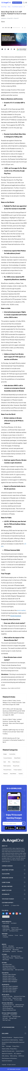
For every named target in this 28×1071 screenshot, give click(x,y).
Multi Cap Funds (6, 1020)
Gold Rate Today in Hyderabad (10, 979)
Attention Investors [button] (8, 1027)
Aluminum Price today (19, 996)
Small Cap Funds (7, 1016)
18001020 (7, 905)
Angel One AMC (6, 923)
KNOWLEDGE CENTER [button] (7, 877)
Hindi (5, 761)
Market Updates (7, 765)
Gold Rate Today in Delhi (8, 976)
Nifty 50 (5, 946)
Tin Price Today (18, 1000)
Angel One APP (6, 927)
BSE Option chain (19, 969)
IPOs (9, 761)
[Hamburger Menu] (26, 2)
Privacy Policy (15, 1046)
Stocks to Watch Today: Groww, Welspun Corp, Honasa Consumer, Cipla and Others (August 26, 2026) (14, 702)
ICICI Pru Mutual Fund (8, 1008)
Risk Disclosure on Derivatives (9, 1058)
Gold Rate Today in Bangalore (10, 981)
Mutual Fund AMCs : (7, 1003)
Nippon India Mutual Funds (9, 1010)
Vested (21, 935)
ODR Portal (21, 1056)
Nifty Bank (11, 946)
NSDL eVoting (13, 1056)
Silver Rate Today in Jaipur (9, 991)
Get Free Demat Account (14, 1069)
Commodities (12, 754)
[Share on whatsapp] (5, 49)
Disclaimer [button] (5, 1033)
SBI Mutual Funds (19, 1004)
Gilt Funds (5, 1018)
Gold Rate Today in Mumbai (9, 974)
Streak (16, 935)
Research (6, 773)
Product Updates (18, 769)
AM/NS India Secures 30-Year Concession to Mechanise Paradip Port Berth (14, 740)
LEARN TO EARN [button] (6, 882)
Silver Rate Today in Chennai (10, 990)
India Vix (14, 951)
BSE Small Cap (6, 951)
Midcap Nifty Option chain (9, 968)
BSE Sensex (16, 949)
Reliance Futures (19, 957)
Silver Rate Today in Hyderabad (10, 986)
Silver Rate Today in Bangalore (10, 988)
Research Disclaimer (7, 1037)
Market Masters (16, 761)
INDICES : (4, 944)
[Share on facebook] (11, 49)
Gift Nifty (19, 951)
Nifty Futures (6, 956)
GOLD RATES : (5, 972)
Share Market (13, 773)
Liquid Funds (13, 1014)
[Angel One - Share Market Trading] (6, 2)
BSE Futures (6, 959)
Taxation (21, 773)
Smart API (5, 930)
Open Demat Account (17, 2)
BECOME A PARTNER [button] (7, 886)
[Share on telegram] (2, 49)
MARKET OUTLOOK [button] (6, 890)
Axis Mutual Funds (7, 1006)
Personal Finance (7, 769)
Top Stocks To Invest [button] (8, 899)
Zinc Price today (7, 998)
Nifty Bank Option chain (8, 966)
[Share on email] (14, 49)
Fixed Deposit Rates (13, 930)
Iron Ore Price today (7, 1000)
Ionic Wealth (14, 923)
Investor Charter (20, 1051)
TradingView (5, 936)
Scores (21, 1040)
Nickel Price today (17, 998)
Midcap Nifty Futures (8, 957)
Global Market (17, 758)
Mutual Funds (16, 765)
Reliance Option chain (8, 969)
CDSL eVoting (5, 1056)
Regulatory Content (18, 1037)
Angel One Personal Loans (8, 1051)
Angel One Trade (14, 927)
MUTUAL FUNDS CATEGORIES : (9, 1013)
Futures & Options (8, 758)
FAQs (3, 1046)
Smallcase (10, 935)
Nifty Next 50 (19, 947)
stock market (21, 610)
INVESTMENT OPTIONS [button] (8, 869)
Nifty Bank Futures (15, 956)
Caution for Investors (7, 1060)
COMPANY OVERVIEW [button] (7, 866)
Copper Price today (7, 996)
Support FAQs (16, 905)
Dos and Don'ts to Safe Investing (10, 1040)
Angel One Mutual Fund (8, 1004)
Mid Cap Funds (12, 1018)
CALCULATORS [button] (5, 873)
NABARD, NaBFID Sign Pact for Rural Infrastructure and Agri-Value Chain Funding (13, 731)
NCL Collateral (17, 1053)
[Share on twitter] (8, 49)
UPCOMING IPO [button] (5, 894)
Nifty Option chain (7, 964)
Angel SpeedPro (6, 929)
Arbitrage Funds (16, 1016)
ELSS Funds (6, 1014)
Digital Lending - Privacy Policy (9, 1048)
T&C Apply (8, 1046)
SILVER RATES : (6, 984)
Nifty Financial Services (8, 947)
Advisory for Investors (7, 1053)
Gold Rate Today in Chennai (9, 978)
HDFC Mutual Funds (18, 1006)
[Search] (24, 2)
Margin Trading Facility (17, 929)
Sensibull (5, 935)
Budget (5, 754)
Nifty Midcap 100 (7, 949)
